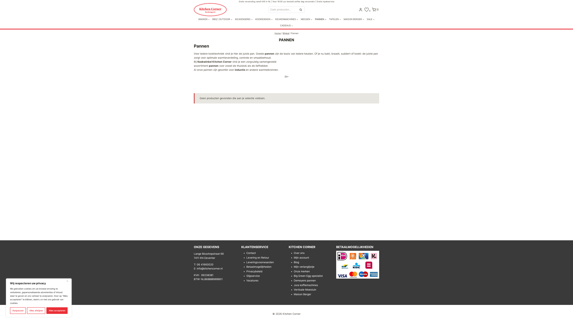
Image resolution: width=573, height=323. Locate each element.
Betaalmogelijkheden (258, 266)
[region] (39, 297)
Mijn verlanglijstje (304, 266)
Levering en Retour (257, 257)
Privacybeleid (254, 271)
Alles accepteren (57, 310)
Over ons (299, 253)
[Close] (68, 281)
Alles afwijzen (36, 310)
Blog (296, 262)
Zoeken (301, 9)
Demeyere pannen (305, 280)
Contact (251, 253)
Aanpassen (18, 310)
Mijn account (301, 257)
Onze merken (302, 271)
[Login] (361, 9)
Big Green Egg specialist (308, 275)
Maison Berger (302, 294)
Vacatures (252, 280)
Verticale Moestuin (305, 289)
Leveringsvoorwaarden (260, 262)
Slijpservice (253, 275)
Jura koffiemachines (306, 285)
